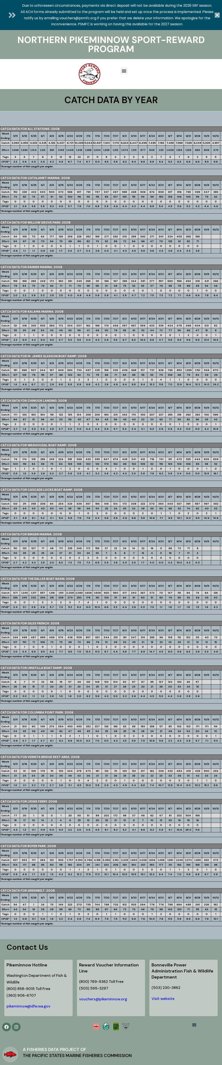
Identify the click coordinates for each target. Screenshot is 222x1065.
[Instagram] (16, 1027)
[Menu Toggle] (194, 1025)
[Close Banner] (217, 15)
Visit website (163, 998)
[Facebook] (6, 1027)
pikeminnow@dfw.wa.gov (28, 1006)
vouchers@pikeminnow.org (103, 999)
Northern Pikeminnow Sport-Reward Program (111, 44)
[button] (124, 70)
